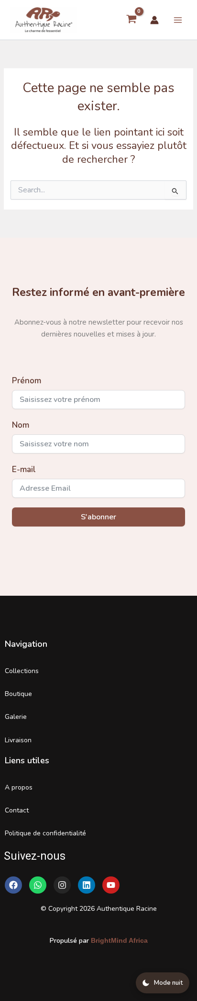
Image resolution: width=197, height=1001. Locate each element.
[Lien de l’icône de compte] (154, 20)
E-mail (24, 469)
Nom (20, 425)
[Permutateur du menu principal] (177, 19)
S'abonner (98, 517)
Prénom (26, 380)
